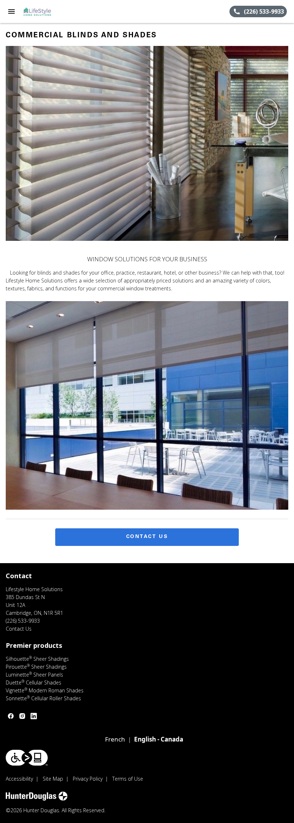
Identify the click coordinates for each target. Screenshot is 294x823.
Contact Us (147, 536)
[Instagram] (22, 716)
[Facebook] (11, 716)
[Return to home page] (44, 11)
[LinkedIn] (34, 716)
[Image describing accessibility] (27, 757)
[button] (11, 11)
